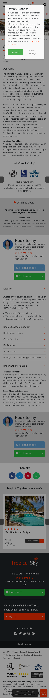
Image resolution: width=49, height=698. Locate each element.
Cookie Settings (32, 52)
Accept (15, 52)
